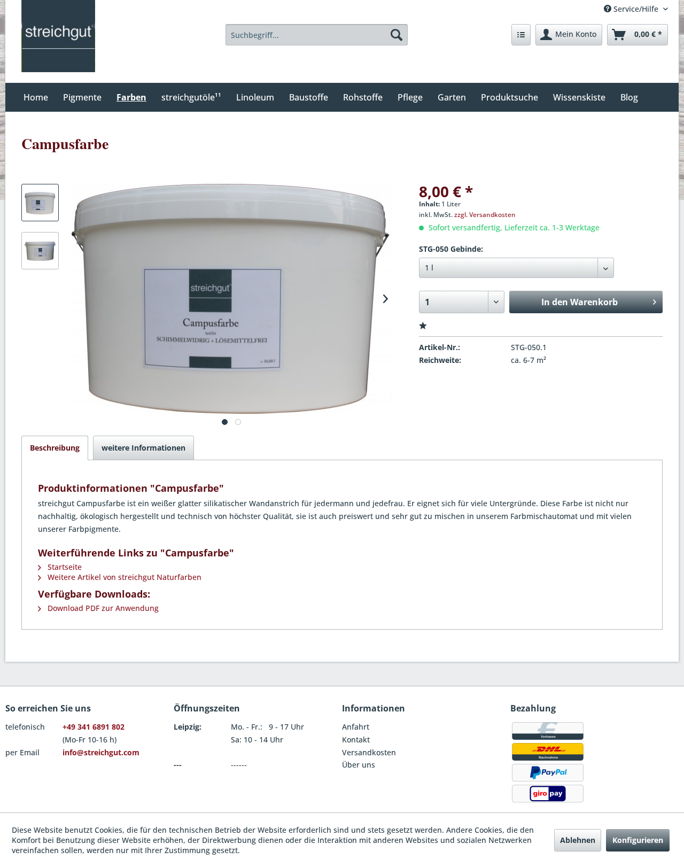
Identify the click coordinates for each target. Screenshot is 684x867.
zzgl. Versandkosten (485, 214)
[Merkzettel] (521, 34)
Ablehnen (577, 840)
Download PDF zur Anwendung (102, 608)
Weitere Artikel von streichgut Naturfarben (123, 577)
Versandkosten (369, 752)
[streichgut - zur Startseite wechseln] (58, 36)
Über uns (358, 765)
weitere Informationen (143, 448)
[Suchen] (396, 34)
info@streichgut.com (101, 752)
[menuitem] (317, 34)
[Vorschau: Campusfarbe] (40, 202)
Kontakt (356, 739)
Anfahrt (355, 727)
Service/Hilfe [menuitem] (635, 9)
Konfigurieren (637, 840)
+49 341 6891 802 (94, 727)
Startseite (63, 567)
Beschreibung (55, 448)
